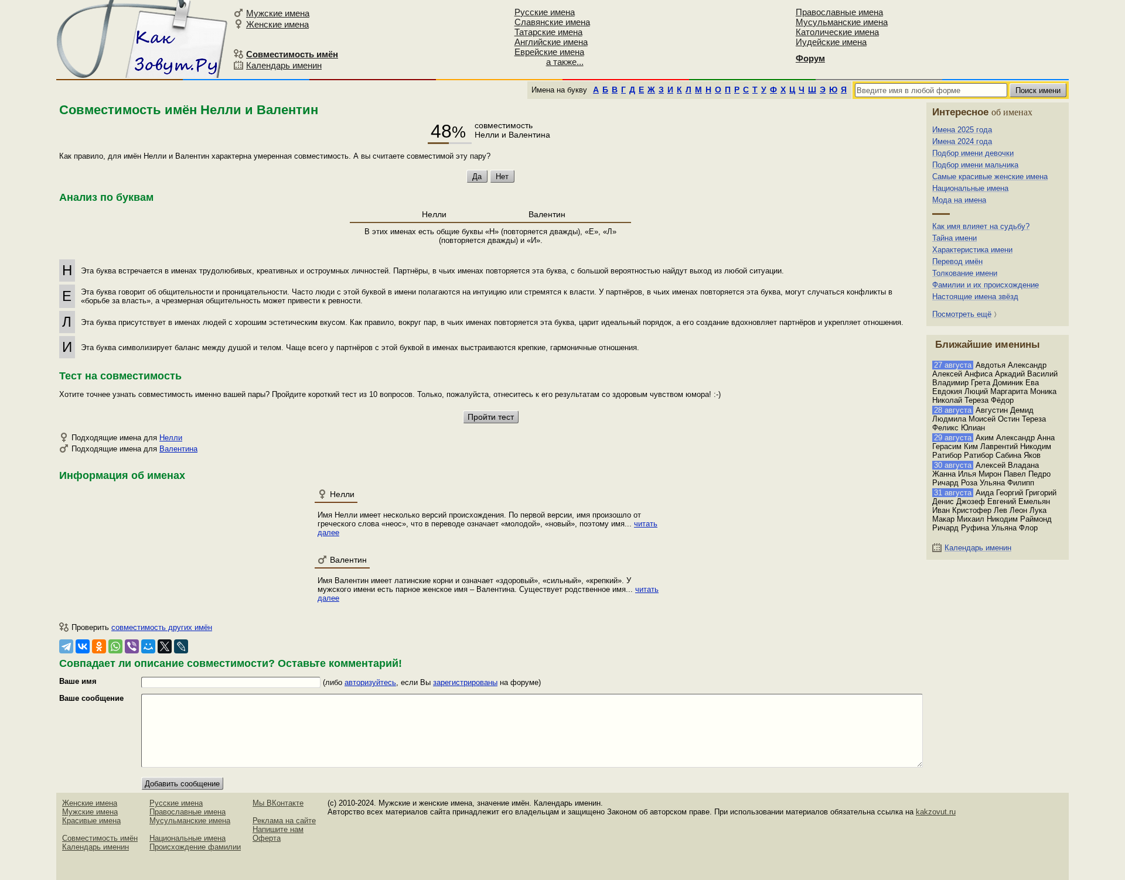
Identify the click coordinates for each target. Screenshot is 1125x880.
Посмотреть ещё (961, 314)
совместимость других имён (161, 627)
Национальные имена (970, 188)
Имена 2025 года (962, 129)
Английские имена (551, 42)
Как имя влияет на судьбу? (980, 226)
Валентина (178, 448)
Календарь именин (284, 65)
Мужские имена (277, 13)
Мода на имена (959, 200)
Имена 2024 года (962, 141)
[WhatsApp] (115, 646)
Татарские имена (548, 32)
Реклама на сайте (284, 820)
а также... (565, 62)
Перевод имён (957, 261)
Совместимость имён (100, 838)
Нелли (170, 437)
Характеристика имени (972, 249)
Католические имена (837, 32)
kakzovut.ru (936, 811)
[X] (165, 646)
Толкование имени (964, 273)
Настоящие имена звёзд (975, 296)
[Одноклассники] (99, 646)
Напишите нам (278, 829)
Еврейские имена (549, 52)
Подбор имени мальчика (975, 164)
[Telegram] (66, 646)
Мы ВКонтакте (278, 803)
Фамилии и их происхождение (985, 284)
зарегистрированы (465, 682)
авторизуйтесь (370, 682)
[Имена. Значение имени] (143, 39)
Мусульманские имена (842, 22)
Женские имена (277, 24)
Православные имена (839, 12)
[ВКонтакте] (83, 646)
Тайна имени (954, 238)
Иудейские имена (831, 42)
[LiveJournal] (181, 646)
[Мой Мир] (148, 646)
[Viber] (132, 646)
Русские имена (544, 12)
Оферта (267, 838)
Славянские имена (552, 22)
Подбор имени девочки (973, 153)
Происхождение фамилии (195, 847)
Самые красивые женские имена (990, 176)
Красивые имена (91, 820)
